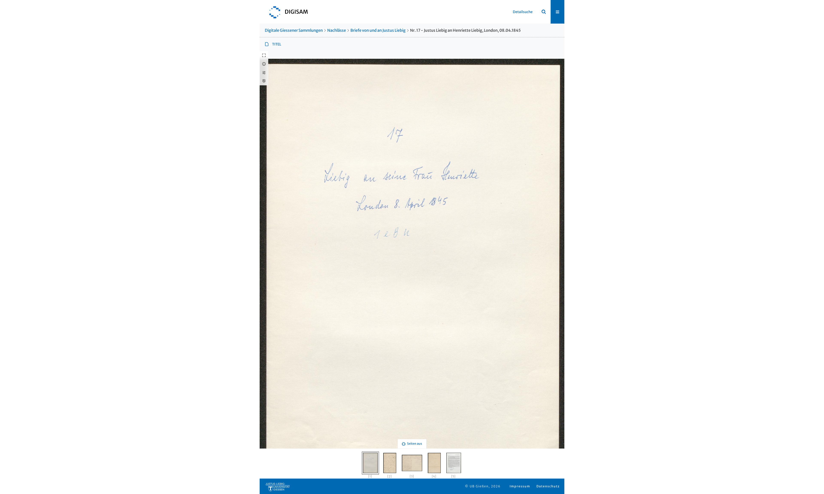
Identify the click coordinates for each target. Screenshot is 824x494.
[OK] (544, 12)
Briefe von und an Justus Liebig (378, 30)
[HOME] (286, 12)
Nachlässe (336, 30)
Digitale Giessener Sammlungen (294, 30)
